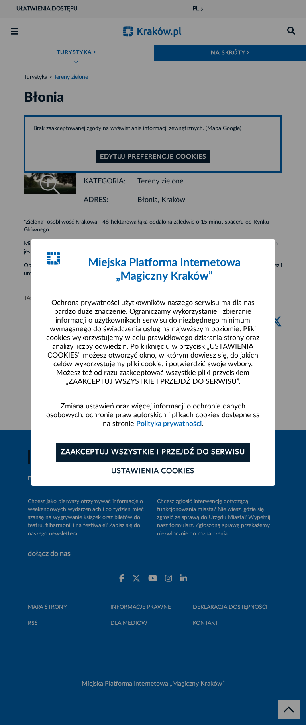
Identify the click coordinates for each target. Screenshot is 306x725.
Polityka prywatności (169, 424)
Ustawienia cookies (152, 471)
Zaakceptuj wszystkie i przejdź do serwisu (153, 452)
